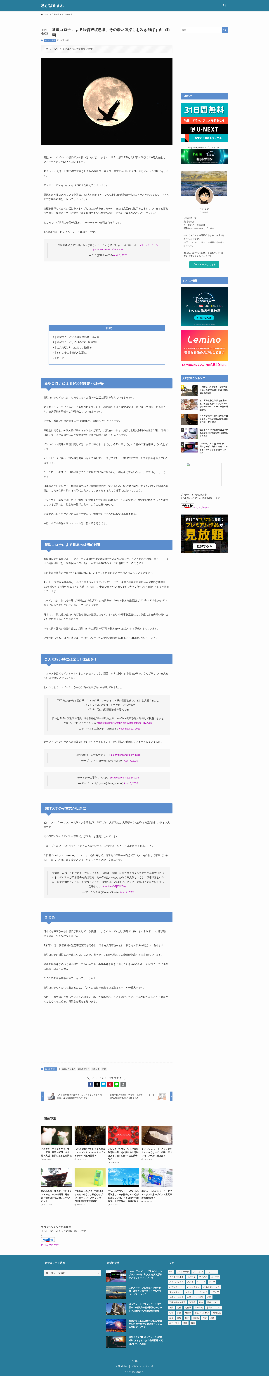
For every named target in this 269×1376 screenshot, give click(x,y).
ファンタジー (175, 1292)
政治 (179, 1312)
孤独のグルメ (213, 1302)
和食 (201, 1302)
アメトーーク (183, 1271)
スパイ (190, 1282)
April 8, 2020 (120, 255)
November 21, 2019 (129, 728)
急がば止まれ (52, 5)
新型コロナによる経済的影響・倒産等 (78, 337)
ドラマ (212, 1282)
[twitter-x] (132, 1361)
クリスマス (212, 1271)
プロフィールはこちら (204, 264)
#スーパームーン (149, 245)
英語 (212, 1318)
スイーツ (215, 1277)
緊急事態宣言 (83, 1069)
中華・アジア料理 (195, 1297)
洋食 (179, 1318)
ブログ (188, 1292)
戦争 (171, 1312)
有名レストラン (202, 1312)
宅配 (179, 1307)
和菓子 (192, 1302)
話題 (104, 1069)
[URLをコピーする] (123, 1084)
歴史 (171, 1318)
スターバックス (176, 1282)
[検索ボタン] (224, 5)
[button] (90, 1084)
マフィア (215, 1292)
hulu (171, 1271)
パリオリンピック (211, 1287)
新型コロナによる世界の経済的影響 (77, 342)
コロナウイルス (68, 1069)
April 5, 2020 (131, 783)
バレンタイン (193, 1287)
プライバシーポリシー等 (142, 1366)
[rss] (136, 1361)
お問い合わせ (122, 1366)
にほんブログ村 (202, 507)
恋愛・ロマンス (214, 1307)
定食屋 (188, 1307)
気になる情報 (50, 40)
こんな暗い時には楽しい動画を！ (75, 347)
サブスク (203, 1277)
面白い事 (95, 1069)
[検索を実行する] (225, 30)
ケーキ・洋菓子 (176, 1277)
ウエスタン (198, 1271)
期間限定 (217, 1312)
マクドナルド (201, 1292)
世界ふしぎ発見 (176, 1297)
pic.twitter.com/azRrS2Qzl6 (137, 723)
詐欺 (185, 1323)
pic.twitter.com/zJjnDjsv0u (124, 777)
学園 (171, 1307)
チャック (201, 1282)
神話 (205, 1318)
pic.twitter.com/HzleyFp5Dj (126, 755)
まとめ (60, 358)
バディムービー (176, 1287)
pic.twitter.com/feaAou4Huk (108, 249)
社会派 (196, 1318)
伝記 (209, 1297)
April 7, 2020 (131, 760)
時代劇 (188, 1312)
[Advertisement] (107, 293)
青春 (193, 1323)
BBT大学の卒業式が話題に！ (73, 352)
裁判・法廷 (174, 1323)
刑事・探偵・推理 (177, 1302)
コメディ (191, 1277)
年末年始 (199, 1307)
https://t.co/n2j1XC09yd (114, 886)
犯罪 (187, 1318)
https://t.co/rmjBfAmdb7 (109, 723)
